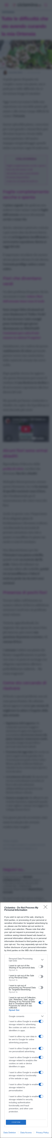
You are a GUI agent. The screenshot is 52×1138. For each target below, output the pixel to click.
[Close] (46, 908)
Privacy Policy (42, 1132)
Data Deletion (9, 1132)
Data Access (26, 1132)
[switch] (41, 966)
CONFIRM (16, 1122)
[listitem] (26, 960)
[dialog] (26, 1020)
